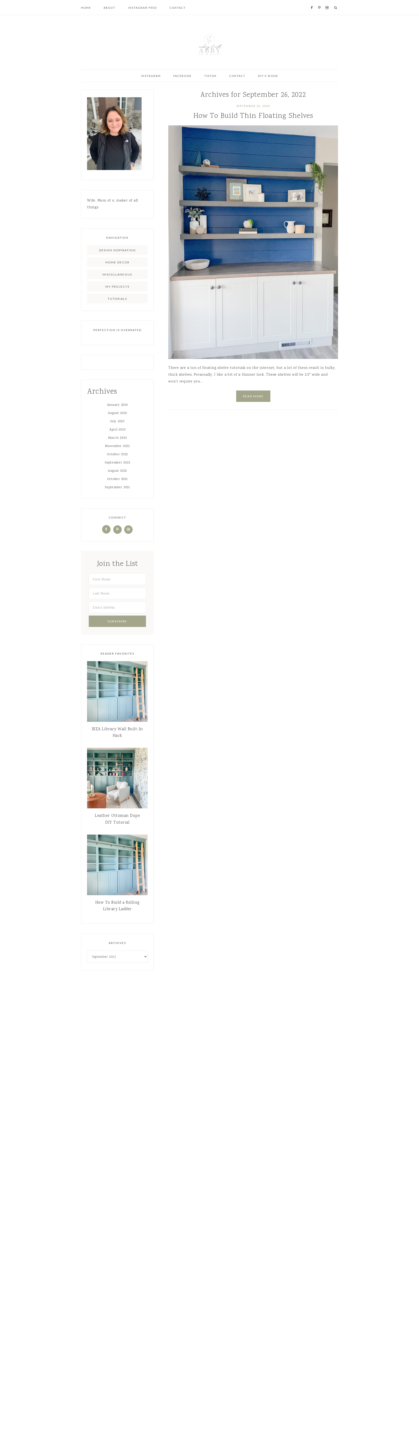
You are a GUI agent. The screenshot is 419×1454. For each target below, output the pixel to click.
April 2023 (117, 429)
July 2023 (117, 421)
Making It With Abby (209, 43)
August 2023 (117, 413)
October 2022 (117, 454)
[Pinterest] (117, 529)
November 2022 (117, 446)
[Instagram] (128, 529)
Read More (253, 396)
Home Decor (117, 262)
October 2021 (117, 479)
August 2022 (117, 471)
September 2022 (117, 462)
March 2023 (117, 438)
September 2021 (117, 487)
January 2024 (117, 405)
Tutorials (117, 299)
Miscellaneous (117, 274)
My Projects (117, 286)
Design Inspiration (117, 250)
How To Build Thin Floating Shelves (253, 116)
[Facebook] (106, 529)
